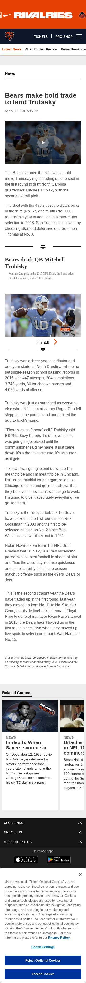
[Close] (80, 874)
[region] (43, 925)
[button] (43, 142)
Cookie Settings (43, 947)
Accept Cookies (43, 974)
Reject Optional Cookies (43, 960)
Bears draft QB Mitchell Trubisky (37, 263)
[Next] (55, 342)
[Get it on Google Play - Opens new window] (58, 862)
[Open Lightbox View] (43, 323)
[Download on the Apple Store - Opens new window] (25, 860)
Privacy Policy (20, 937)
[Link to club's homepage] (9, 34)
